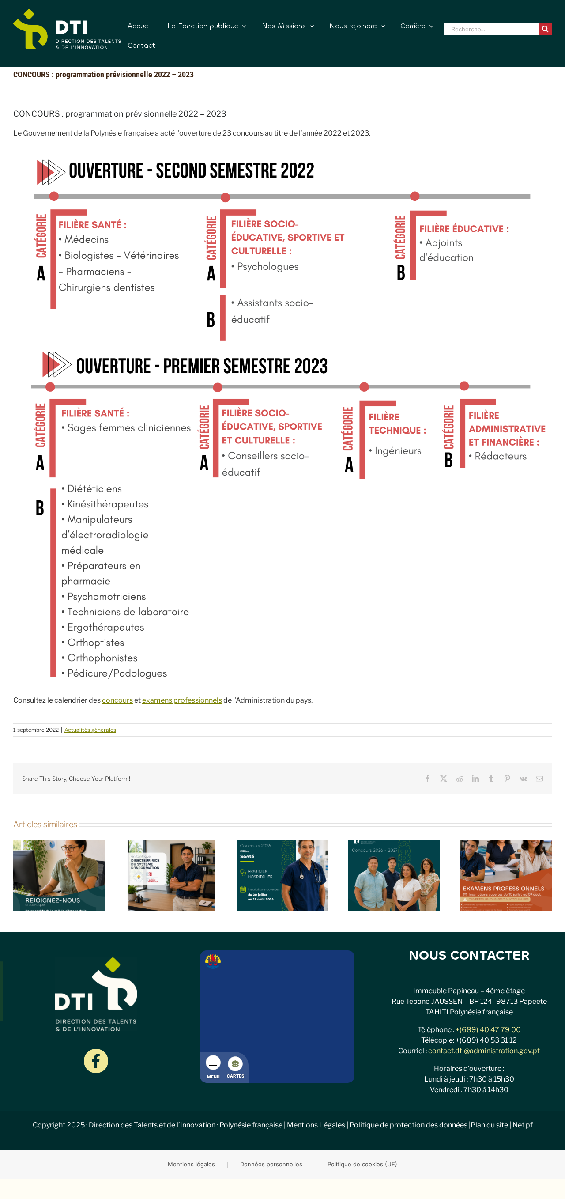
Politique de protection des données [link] (408, 1125)
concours (117, 700)
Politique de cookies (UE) (362, 1164)
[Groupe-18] (96, 1052)
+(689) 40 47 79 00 (488, 1029)
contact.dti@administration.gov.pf (484, 1051)
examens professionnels (182, 700)
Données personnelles (271, 1164)
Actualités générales (90, 729)
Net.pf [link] (522, 1125)
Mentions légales (191, 1164)
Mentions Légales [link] (316, 1125)
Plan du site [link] (489, 1125)
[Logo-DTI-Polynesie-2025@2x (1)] (67, 12)
